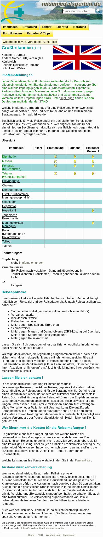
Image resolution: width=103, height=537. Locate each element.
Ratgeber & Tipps (39, 33)
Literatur (62, 27)
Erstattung (30, 27)
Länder (47, 27)
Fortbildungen (12, 33)
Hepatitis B (9, 210)
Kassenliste (82, 460)
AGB (40, 535)
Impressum (69, 535)
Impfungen (10, 27)
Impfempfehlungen (31, 262)
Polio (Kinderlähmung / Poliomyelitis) (13, 234)
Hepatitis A (9, 206)
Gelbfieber (9, 202)
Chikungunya (11, 181)
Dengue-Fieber (12, 190)
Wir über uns (53, 535)
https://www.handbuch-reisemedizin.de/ (42, 528)
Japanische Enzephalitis (10, 216)
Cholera (7, 185)
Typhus (6, 246)
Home (31, 535)
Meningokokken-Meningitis (13, 224)
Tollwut (6, 241)
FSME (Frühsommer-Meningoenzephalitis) (16, 195)
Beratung (79, 27)
